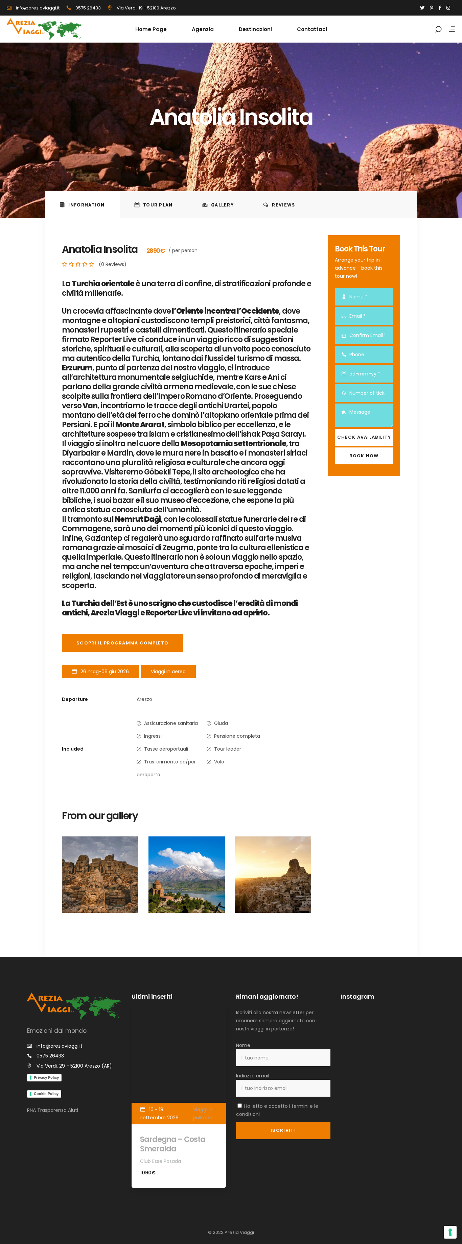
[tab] (82, 204)
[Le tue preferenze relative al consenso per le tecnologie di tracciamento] (450, 1232)
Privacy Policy (46, 1077)
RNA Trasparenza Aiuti (52, 1110)
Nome (243, 1045)
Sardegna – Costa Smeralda (172, 1144)
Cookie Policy (46, 1093)
